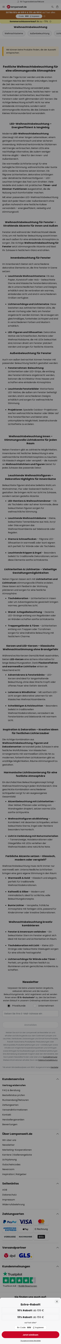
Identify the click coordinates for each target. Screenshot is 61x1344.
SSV (30, 1327)
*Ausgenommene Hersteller (30, 1341)
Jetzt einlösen (30, 1334)
